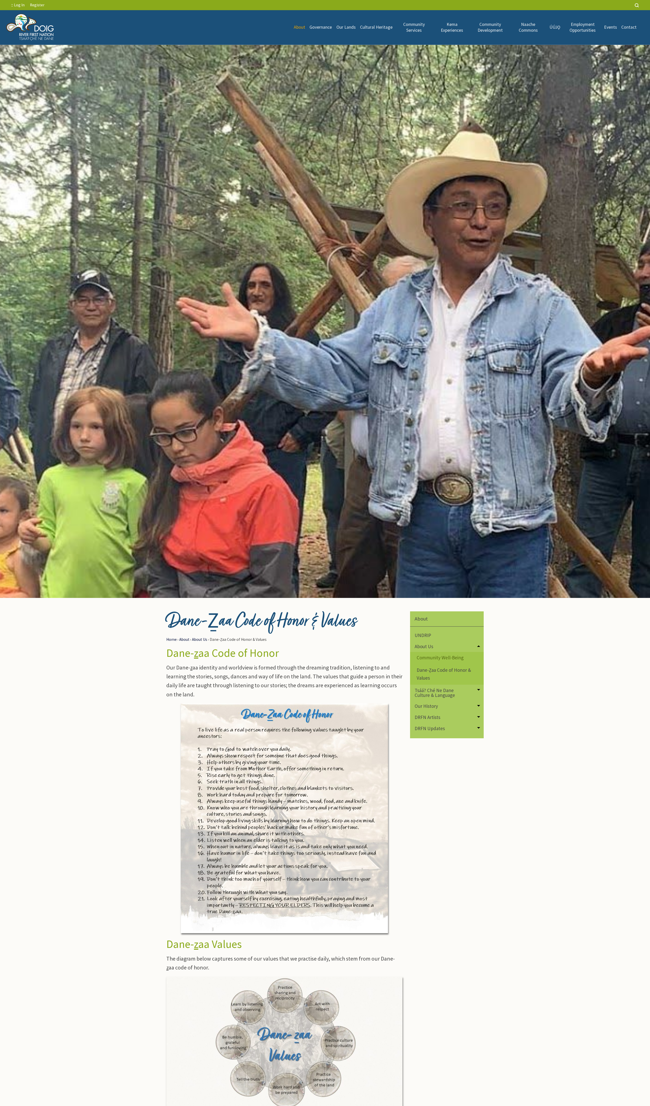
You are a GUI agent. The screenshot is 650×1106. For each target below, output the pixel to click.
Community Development (490, 27)
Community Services (414, 27)
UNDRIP (423, 635)
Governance (321, 27)
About (299, 27)
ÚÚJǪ (555, 27)
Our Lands (346, 27)
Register (37, 5)
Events (610, 27)
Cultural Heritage (376, 27)
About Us (199, 639)
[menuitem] (299, 27)
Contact (629, 27)
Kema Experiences (452, 27)
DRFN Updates (430, 728)
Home (171, 639)
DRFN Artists (427, 717)
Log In (19, 5)
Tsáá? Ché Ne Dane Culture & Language (435, 692)
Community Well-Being (440, 658)
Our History (426, 706)
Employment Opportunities (583, 27)
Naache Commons (528, 27)
